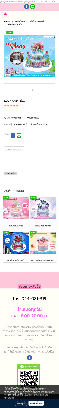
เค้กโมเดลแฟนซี (21, 124)
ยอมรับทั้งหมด (36, 403)
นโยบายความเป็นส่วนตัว (34, 394)
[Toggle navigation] (55, 15)
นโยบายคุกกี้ (9, 397)
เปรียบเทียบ (34, 117)
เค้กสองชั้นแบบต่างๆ (39, 124)
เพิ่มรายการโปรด (13, 117)
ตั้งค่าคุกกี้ (21, 403)
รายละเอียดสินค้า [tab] (14, 149)
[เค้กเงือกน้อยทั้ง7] (29, 56)
